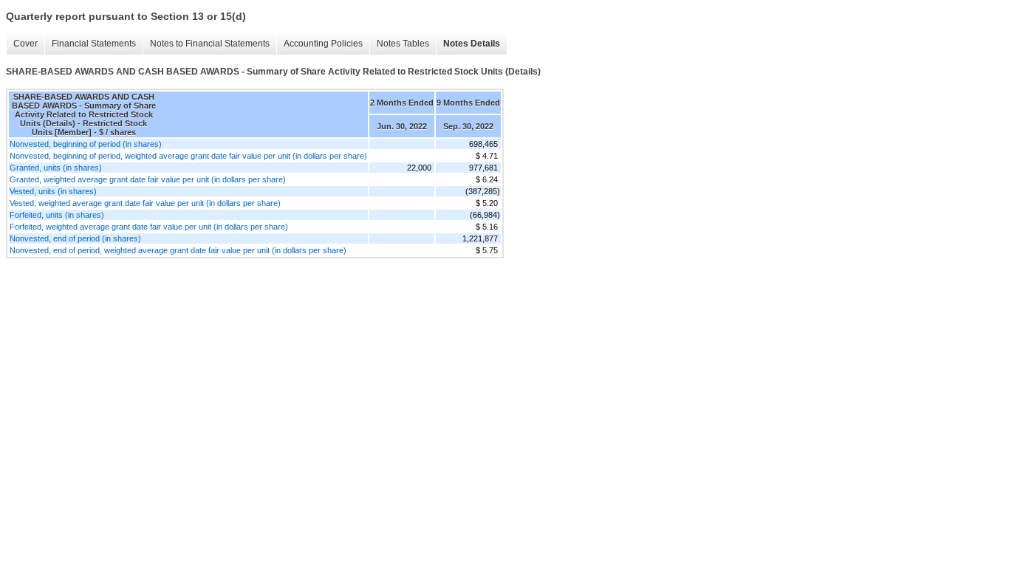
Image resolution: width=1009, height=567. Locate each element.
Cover (25, 43)
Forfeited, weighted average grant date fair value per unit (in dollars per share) (149, 226)
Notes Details (471, 43)
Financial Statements (94, 43)
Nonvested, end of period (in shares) (75, 238)
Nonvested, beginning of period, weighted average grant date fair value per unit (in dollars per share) (188, 155)
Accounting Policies (323, 43)
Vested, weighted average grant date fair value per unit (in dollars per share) (145, 203)
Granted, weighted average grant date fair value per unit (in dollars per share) (148, 179)
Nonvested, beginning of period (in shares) (86, 144)
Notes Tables (403, 43)
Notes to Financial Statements (210, 43)
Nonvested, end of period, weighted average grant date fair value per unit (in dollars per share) (178, 250)
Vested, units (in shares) (53, 191)
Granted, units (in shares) (56, 167)
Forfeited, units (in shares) (57, 214)
